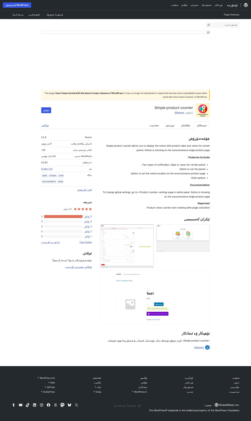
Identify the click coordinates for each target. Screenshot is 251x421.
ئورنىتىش (170, 125)
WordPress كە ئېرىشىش (17, 5)
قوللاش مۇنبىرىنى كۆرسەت (78, 266)
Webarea (179, 112)
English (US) (47, 169)
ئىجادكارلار (142, 387)
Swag (97, 392)
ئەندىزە (190, 392)
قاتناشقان (97, 378)
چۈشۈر (46, 110)
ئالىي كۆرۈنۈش (84, 189)
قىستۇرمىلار (188, 387)
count (61, 175)
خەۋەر (236, 382)
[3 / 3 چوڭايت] (205, 274)
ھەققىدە (236, 378)
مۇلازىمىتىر (234, 387)
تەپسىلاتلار (202, 125)
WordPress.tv (139, 392)
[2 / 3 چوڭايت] (149, 228)
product (52, 175)
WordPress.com (46, 378)
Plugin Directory (231, 14)
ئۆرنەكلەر (189, 382)
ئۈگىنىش (143, 378)
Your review (85, 242)
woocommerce (49, 181)
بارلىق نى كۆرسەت (50, 242)
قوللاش (45, 125)
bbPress (49, 387)
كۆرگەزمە (189, 378)
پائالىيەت (97, 382)
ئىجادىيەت (154, 125)
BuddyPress (48, 392)
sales (44, 175)
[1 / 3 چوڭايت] (205, 228)
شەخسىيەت (234, 392)
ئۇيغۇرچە (208, 405)
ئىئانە (97, 387)
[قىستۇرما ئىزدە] (208, 25)
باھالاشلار (185, 125)
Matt (51, 382)
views (60, 181)
